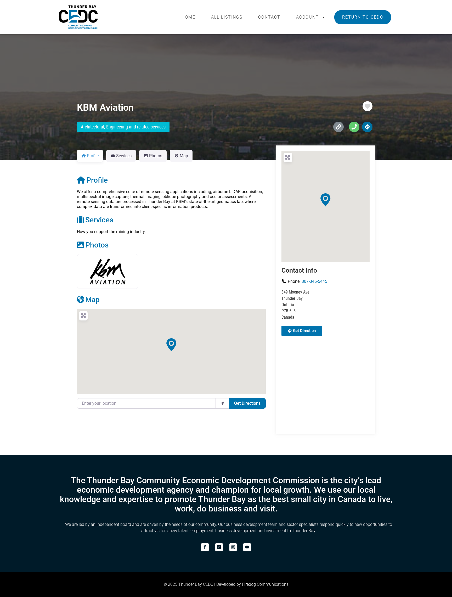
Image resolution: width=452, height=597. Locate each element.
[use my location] (222, 403)
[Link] (338, 127)
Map (92, 299)
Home (188, 17)
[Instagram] (233, 547)
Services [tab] (124, 155)
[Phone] (354, 127)
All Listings (226, 17)
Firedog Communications (265, 584)
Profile (97, 180)
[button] (171, 344)
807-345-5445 (314, 281)
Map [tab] (184, 155)
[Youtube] (247, 547)
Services (99, 220)
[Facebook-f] (205, 547)
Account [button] (307, 17)
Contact (269, 17)
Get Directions (247, 403)
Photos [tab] (155, 155)
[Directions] (367, 127)
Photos (97, 245)
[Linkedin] (219, 547)
